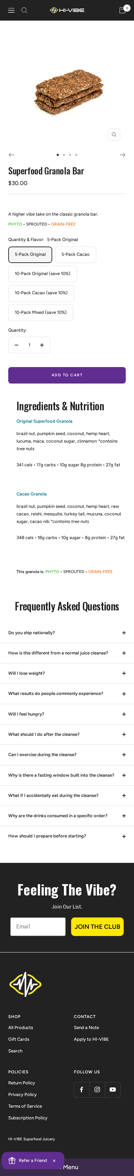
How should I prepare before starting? (47, 835)
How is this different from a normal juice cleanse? (58, 652)
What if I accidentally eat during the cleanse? (53, 795)
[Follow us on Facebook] (81, 1089)
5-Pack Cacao (76, 254)
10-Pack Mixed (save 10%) (41, 312)
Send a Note (86, 1027)
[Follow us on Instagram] (97, 1089)
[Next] (123, 154)
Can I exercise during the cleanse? (42, 754)
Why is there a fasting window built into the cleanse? (61, 775)
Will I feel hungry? (26, 714)
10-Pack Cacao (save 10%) (41, 292)
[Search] (24, 10)
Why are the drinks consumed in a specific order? (58, 815)
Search (15, 1050)
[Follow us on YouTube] (112, 1089)
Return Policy (21, 1082)
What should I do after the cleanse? (44, 734)
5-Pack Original (30, 254)
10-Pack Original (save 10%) (42, 273)
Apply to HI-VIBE (91, 1039)
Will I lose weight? (26, 673)
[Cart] (122, 10)
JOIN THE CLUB (97, 926)
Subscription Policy (27, 1117)
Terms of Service (25, 1106)
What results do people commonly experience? (55, 693)
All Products (20, 1027)
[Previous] (11, 154)
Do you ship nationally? (31, 632)
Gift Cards (18, 1039)
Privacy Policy (22, 1094)
